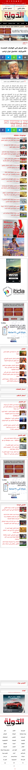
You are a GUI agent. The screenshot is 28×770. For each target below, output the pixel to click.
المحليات (5, 747)
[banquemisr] (14, 31)
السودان (18, 125)
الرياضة (5, 23)
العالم (24, 43)
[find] (12, 1)
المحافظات (5, 737)
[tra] (14, 489)
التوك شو (14, 750)
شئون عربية (5, 753)
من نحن (5, 756)
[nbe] (14, 37)
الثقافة (23, 743)
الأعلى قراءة (21, 504)
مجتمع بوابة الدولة (5, 750)
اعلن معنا (23, 760)
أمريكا (6, 122)
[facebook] (21, 1)
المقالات (5, 743)
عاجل (18, 23)
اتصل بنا (5, 760)
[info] (9, 1)
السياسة (23, 737)
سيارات (23, 756)
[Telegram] (19, 57)
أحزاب (14, 753)
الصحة (14, 743)
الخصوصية (14, 760)
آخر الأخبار (22, 401)
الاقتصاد (23, 740)
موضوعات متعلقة (20, 135)
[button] (2, 703)
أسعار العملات (20, 389)
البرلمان (5, 734)
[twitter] (18, 1)
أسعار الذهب (21, 395)
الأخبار (22, 23)
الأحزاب (14, 747)
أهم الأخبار (21, 435)
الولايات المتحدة (14, 122)
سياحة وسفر (14, 756)
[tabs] (7, 1)
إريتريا (24, 125)
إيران (12, 125)
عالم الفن (23, 753)
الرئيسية (23, 731)
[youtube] (16, 1)
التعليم (23, 750)
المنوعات (14, 740)
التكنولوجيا (5, 740)
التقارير (14, 737)
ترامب (24, 122)
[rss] (14, 1)
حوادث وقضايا (11, 23)
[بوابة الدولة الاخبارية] (14, 704)
